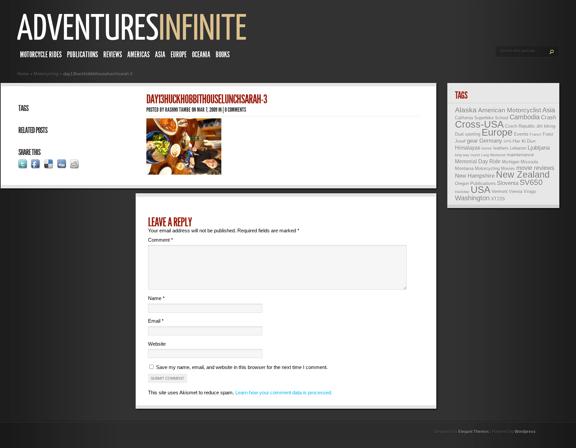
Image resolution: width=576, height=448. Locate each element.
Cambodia (525, 117)
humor (487, 148)
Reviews (112, 54)
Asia (160, 54)
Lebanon (518, 148)
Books (223, 54)
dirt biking (546, 126)
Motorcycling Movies (495, 168)
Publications (82, 54)
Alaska (466, 110)
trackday (462, 192)
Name (156, 298)
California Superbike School (481, 117)
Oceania (201, 54)
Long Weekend (493, 155)
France (535, 134)
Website (157, 344)
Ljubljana (539, 148)
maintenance (520, 154)
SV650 (531, 182)
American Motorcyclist (509, 110)
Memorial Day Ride (478, 161)
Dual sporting (467, 134)
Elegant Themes (473, 431)
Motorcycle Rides (41, 54)
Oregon (462, 183)
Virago (530, 191)
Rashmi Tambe (178, 109)
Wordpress (525, 431)
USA (480, 189)
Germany (490, 141)
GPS (507, 141)
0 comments (235, 109)
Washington (472, 198)
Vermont (500, 191)
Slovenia (507, 183)
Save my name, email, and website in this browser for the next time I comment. (242, 367)
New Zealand (523, 175)
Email (156, 321)
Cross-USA (479, 124)
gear (472, 141)
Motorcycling (46, 73)
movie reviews (535, 168)
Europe (179, 54)
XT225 (498, 198)
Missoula (529, 161)
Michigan (510, 161)
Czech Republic (520, 126)
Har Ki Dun (524, 141)
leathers (501, 148)
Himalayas (467, 148)
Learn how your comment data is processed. (283, 392)
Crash (548, 117)
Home (23, 73)
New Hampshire (475, 176)
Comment (160, 240)
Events (521, 134)
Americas (138, 54)
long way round (467, 155)
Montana (464, 168)
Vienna (515, 191)
